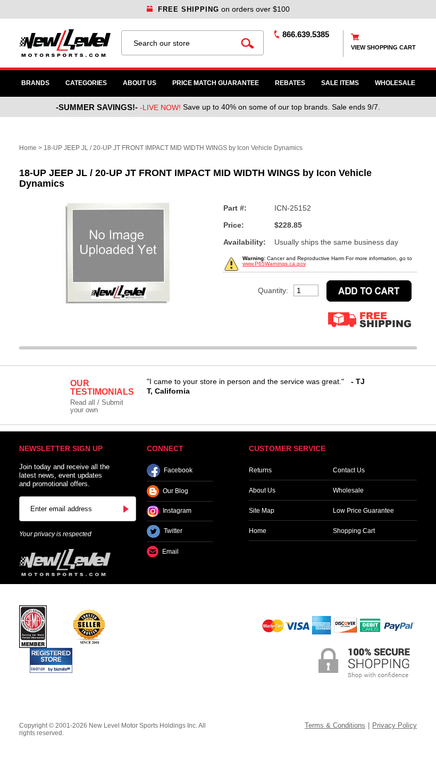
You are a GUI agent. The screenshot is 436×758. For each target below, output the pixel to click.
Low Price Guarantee (363, 510)
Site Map (261, 510)
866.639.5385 (305, 34)
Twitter (173, 531)
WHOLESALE (395, 83)
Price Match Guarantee (215, 83)
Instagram (177, 511)
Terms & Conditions (335, 725)
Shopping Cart (354, 531)
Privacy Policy (394, 725)
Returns (260, 470)
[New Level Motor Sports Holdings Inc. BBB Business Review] (89, 626)
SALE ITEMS (340, 83)
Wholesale (348, 490)
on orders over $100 (224, 9)
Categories (86, 83)
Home (28, 148)
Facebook (178, 470)
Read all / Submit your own (96, 406)
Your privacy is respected (55, 534)
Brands (35, 83)
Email (170, 551)
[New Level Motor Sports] (65, 43)
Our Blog (175, 491)
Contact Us (349, 470)
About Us (139, 83)
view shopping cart (383, 47)
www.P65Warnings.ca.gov (274, 263)
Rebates (290, 83)
